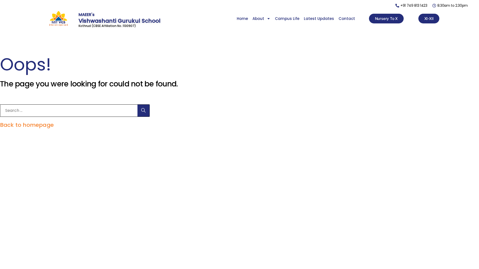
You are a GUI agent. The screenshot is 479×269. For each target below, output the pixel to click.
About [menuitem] (258, 18)
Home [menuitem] (242, 18)
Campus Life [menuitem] (287, 18)
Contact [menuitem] (347, 18)
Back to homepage (27, 125)
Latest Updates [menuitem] (319, 18)
